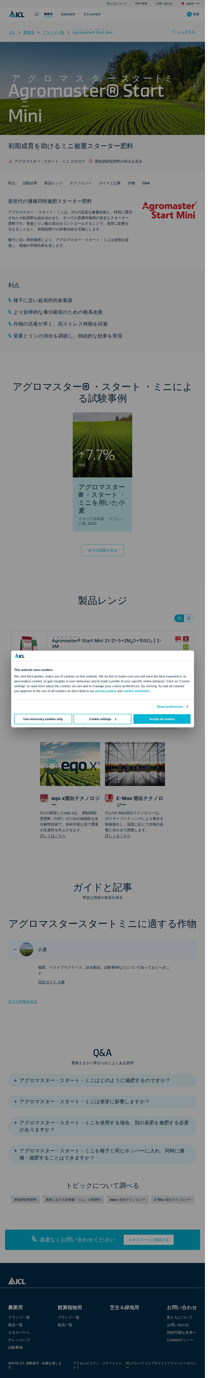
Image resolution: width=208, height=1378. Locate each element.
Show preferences (170, 706)
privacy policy (105, 691)
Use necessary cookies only (43, 719)
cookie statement (136, 691)
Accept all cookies (162, 719)
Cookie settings (100, 719)
